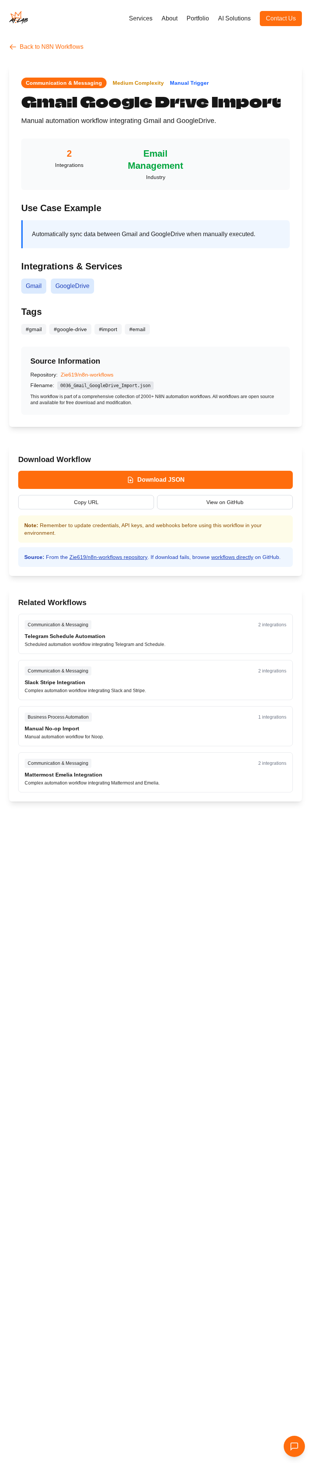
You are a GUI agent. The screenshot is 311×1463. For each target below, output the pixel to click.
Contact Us (281, 18)
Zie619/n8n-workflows (87, 375)
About (169, 18)
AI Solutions (234, 18)
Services (140, 18)
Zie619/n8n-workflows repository (108, 557)
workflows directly (232, 557)
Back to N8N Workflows (51, 47)
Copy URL (86, 502)
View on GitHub (224, 502)
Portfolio (198, 18)
